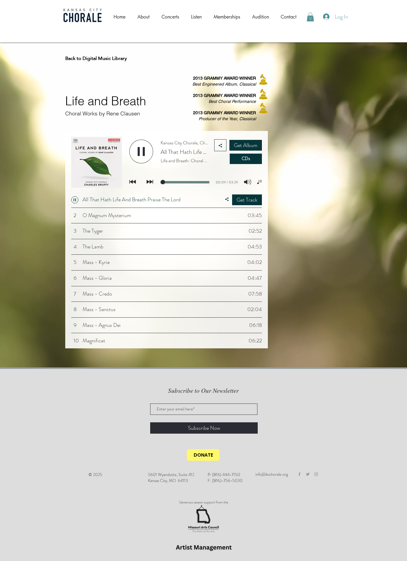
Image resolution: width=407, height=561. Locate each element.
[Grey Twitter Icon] (307, 474)
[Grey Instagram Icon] (316, 474)
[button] (310, 17)
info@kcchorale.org (271, 474)
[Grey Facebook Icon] (299, 474)
